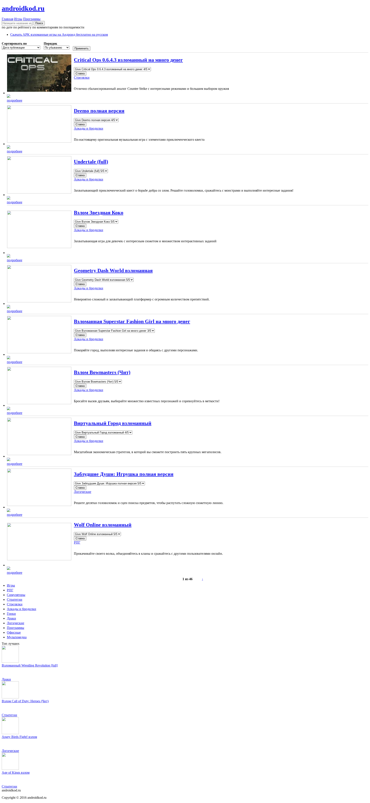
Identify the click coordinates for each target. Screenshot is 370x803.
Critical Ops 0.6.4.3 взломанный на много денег (128, 60)
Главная (7, 19)
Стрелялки (82, 77)
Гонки (11, 613)
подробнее (14, 100)
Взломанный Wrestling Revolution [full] (30, 665)
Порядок (50, 43)
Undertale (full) (91, 161)
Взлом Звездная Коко (98, 212)
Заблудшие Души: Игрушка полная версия (123, 474)
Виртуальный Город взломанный (112, 423)
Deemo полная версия (99, 111)
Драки (11, 618)
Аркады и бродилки (88, 128)
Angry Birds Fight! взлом (19, 737)
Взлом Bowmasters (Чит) (102, 372)
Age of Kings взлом (16, 772)
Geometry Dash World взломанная (113, 270)
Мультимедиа (17, 637)
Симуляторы (16, 595)
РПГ (77, 542)
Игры (18, 19)
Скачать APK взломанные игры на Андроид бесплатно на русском (59, 34)
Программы (31, 19)
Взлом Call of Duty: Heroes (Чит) (25, 701)
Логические (82, 492)
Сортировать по (14, 43)
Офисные (14, 632)
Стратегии (14, 599)
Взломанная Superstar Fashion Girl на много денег (132, 321)
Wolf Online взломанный (102, 525)
